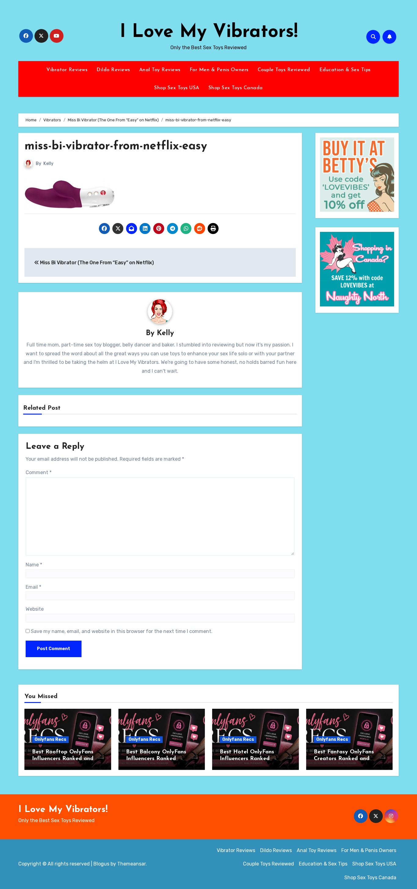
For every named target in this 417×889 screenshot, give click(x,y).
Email (33, 587)
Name (34, 565)
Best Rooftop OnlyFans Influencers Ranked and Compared (62, 758)
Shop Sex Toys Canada (236, 88)
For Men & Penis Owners (219, 70)
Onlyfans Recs (50, 739)
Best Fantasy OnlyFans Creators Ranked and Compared (344, 758)
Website (35, 609)
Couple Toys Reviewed (284, 70)
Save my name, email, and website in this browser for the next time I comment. (121, 631)
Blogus (101, 864)
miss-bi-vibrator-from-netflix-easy (115, 146)
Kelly (48, 163)
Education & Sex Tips (345, 70)
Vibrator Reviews (66, 70)
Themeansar (131, 864)
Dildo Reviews (113, 70)
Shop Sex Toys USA (176, 88)
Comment (39, 472)
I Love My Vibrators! (209, 32)
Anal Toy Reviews (159, 70)
